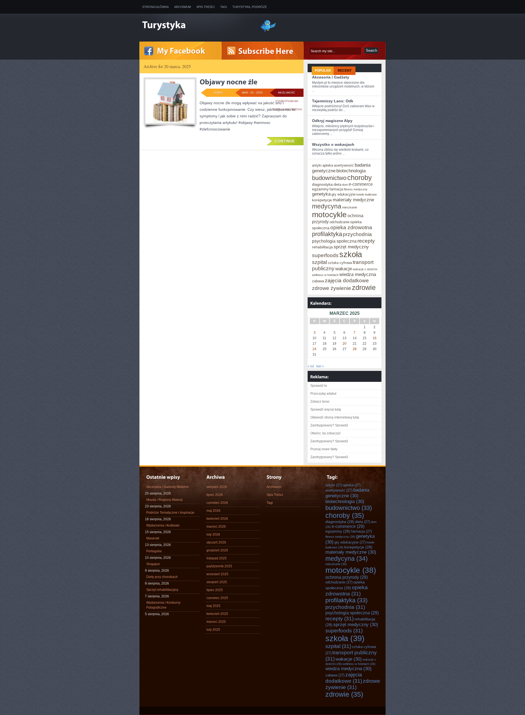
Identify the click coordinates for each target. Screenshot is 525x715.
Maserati (152, 538)
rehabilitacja (322, 247)
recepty (366, 241)
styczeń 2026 (216, 542)
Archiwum (182, 6)
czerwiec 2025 (217, 598)
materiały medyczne (353, 199)
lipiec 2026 (214, 495)
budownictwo (329, 178)
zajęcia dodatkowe (347, 280)
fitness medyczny (356, 189)
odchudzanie (339, 222)
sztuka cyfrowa (340, 263)
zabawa (318, 281)
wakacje (343, 268)
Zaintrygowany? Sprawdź (329, 425)
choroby (359, 177)
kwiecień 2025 (217, 614)
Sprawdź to (318, 386)
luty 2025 (213, 630)
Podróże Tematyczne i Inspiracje (170, 513)
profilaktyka (327, 234)
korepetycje (322, 200)
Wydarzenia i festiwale (163, 525)
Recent (344, 70)
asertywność (344, 165)
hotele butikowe (366, 194)
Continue (285, 141)
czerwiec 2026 (217, 503)
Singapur (153, 564)
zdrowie (364, 287)
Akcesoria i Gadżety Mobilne (167, 487)
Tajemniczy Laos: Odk (332, 101)
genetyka (321, 194)
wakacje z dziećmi (365, 269)
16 (375, 338)
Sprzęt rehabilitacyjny (162, 590)
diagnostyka (322, 184)
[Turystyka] (197, 25)
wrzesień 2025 (217, 574)
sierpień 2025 (216, 582)
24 (314, 349)
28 (355, 349)
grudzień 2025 (217, 550)
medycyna (326, 206)
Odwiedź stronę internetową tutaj (334, 417)
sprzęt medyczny (351, 246)
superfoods (325, 255)
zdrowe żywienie (331, 288)
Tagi (223, 6)
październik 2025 (219, 566)
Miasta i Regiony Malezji (164, 500)
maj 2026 (213, 511)
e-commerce (361, 184)
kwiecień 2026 (217, 519)
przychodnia (357, 234)
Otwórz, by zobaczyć (325, 433)
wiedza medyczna (357, 274)
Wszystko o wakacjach (333, 144)
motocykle (329, 214)
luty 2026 (213, 534)
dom (345, 184)
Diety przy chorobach (162, 577)
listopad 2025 (216, 558)
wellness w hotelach (325, 275)
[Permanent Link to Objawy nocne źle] (228, 82)
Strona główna (155, 6)
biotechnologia (351, 170)
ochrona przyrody (346, 577)
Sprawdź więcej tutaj (325, 409)
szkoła (350, 254)
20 (344, 343)
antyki (317, 165)
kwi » (320, 366)
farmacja (336, 189)
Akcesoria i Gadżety (330, 77)
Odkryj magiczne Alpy (332, 120)
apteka (327, 165)
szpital (319, 262)
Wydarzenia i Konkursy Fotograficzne (163, 605)
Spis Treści (205, 6)
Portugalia (154, 551)
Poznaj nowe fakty (323, 449)
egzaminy (320, 189)
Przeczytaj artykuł (323, 394)
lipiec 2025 (214, 590)
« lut (311, 366)
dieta (337, 184)
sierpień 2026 (216, 487)
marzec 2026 (216, 526)
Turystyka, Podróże (249, 6)
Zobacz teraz (319, 401)
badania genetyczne (347, 492)
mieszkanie (349, 207)
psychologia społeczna (334, 241)
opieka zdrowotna (351, 227)
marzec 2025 (216, 622)
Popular (323, 70)
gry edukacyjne (343, 194)
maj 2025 (213, 606)
